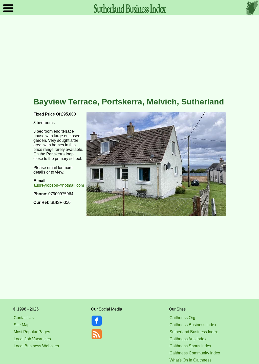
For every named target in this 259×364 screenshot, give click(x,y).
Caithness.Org (182, 318)
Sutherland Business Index (193, 332)
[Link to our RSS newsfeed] (97, 334)
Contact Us (24, 318)
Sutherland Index (129, 8)
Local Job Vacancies (32, 339)
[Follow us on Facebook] (97, 324)
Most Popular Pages (32, 332)
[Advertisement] (129, 56)
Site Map (22, 325)
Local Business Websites (36, 346)
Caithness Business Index (192, 325)
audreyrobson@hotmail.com (58, 185)
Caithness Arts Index (187, 339)
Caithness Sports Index (190, 346)
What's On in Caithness (190, 360)
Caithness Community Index (194, 353)
